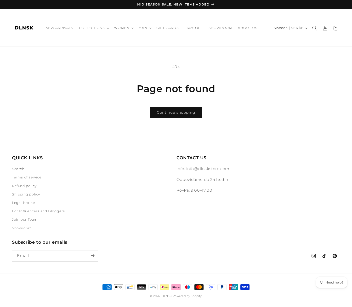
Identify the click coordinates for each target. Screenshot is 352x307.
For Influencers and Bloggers (38, 211)
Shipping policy (26, 194)
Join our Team (25, 219)
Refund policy (24, 186)
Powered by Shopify (187, 296)
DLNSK (167, 296)
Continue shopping (176, 112)
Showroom (22, 228)
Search (18, 169)
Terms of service (26, 177)
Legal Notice (23, 203)
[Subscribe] (92, 255)
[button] (93, 28)
